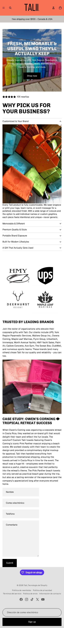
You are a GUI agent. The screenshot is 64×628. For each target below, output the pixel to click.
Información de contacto (50, 593)
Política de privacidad (42, 590)
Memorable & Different (13, 223)
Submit (9, 562)
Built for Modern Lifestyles (15, 241)
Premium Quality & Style (14, 229)
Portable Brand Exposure (14, 235)
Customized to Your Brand (15, 121)
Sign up (32, 621)
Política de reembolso (21, 590)
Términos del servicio (12, 593)
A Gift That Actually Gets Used (17, 247)
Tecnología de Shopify (37, 585)
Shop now (32, 75)
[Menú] (3, 7)
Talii (25, 585)
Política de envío (30, 593)
